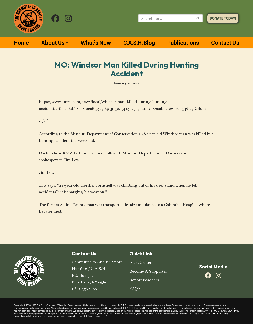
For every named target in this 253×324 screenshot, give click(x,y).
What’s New (96, 42)
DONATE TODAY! (223, 18)
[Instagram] (218, 275)
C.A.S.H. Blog (139, 42)
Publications (183, 42)
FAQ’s (135, 288)
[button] (67, 42)
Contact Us (225, 42)
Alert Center (140, 262)
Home (21, 42)
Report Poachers (144, 279)
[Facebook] (207, 275)
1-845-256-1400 (84, 288)
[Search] (198, 18)
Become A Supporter (148, 271)
